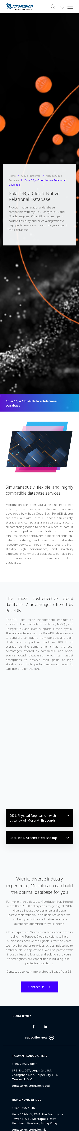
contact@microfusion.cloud (31, 1085)
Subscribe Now (36, 1037)
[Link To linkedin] (45, 1026)
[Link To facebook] (33, 1026)
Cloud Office (21, 1016)
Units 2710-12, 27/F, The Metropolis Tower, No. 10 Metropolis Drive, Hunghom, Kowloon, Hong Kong (38, 1118)
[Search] (53, 6)
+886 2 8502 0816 (25, 1064)
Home (12, 175)
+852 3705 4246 (23, 1108)
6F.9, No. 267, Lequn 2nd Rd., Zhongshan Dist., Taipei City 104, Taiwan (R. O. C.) (35, 1074)
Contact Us (36, 987)
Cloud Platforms (30, 175)
